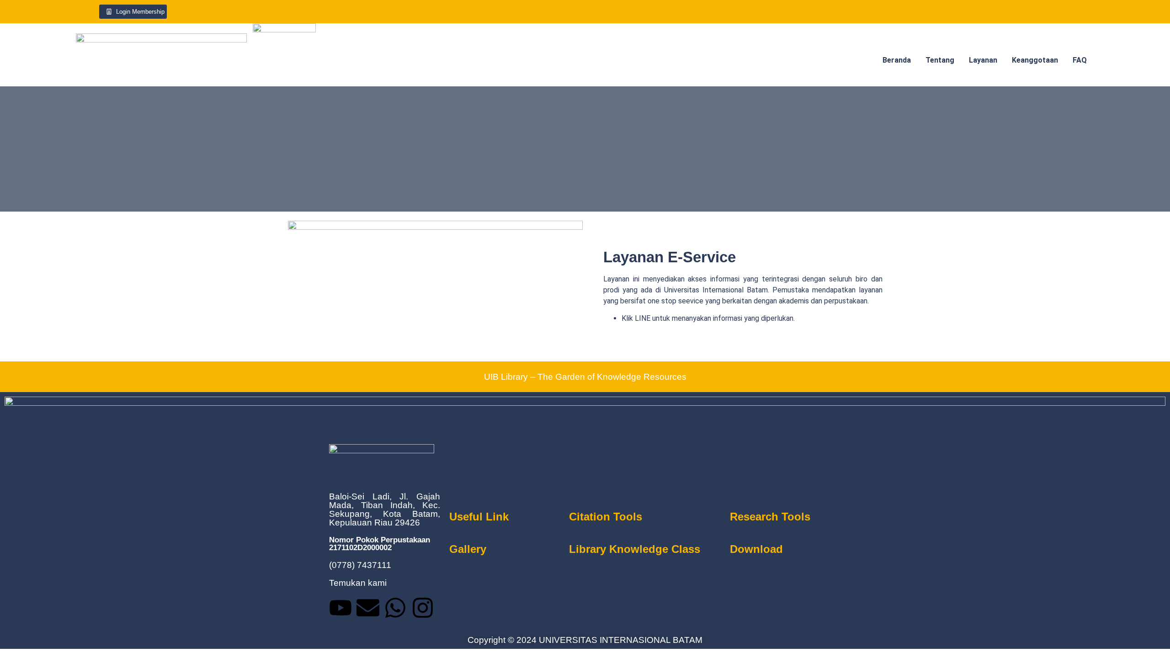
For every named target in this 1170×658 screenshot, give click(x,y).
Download (756, 549)
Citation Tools (605, 516)
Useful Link (479, 516)
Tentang (939, 60)
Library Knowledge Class (634, 549)
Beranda (897, 60)
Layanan (983, 60)
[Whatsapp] (395, 607)
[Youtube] (340, 607)
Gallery (467, 549)
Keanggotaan (1035, 60)
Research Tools (770, 516)
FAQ (1080, 60)
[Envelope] (367, 607)
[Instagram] (422, 607)
